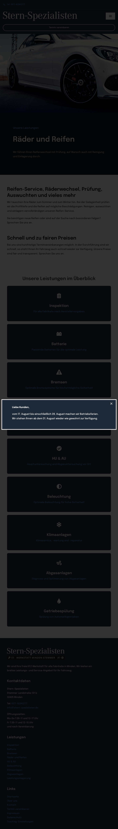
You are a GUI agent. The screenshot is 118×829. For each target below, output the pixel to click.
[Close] (111, 403)
